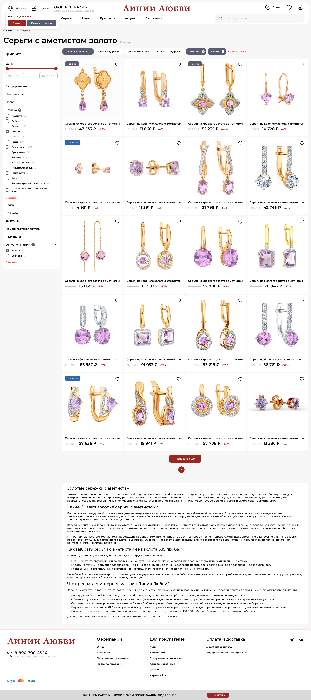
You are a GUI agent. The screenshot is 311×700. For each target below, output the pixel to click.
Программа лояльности (166, 658)
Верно (17, 23)
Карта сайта (158, 675)
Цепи (86, 18)
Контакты (103, 652)
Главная (8, 30)
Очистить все (238, 51)
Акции (130, 18)
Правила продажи (109, 663)
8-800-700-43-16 (70, 7)
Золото (217, 51)
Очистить (11, 197)
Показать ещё (185, 458)
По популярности (76, 51)
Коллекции (153, 18)
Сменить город (41, 23)
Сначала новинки (138, 51)
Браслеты (107, 18)
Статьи (154, 669)
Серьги (66, 18)
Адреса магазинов (162, 663)
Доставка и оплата (219, 646)
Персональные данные (113, 658)
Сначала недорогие (169, 51)
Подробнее (167, 695)
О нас (100, 646)
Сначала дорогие (109, 51)
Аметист (197, 51)
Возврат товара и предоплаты (227, 652)
